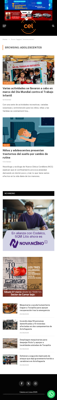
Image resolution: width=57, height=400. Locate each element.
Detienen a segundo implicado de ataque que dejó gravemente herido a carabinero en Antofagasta (37, 358)
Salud (6, 145)
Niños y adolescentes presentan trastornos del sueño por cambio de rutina (25, 154)
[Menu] (4, 26)
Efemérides (9, 83)
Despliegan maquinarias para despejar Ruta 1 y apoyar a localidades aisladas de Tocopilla (35, 342)
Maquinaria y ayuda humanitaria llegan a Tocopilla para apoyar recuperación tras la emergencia (35, 307)
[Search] (53, 26)
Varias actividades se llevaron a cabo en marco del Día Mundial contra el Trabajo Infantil (28, 92)
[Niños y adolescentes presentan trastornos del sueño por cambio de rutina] (28, 131)
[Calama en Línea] (28, 26)
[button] (51, 394)
